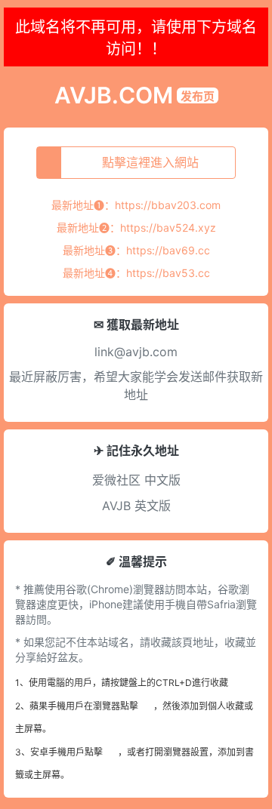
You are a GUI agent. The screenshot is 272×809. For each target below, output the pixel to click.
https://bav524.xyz (168, 227)
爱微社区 (116, 480)
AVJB (116, 505)
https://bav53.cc (168, 272)
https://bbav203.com (168, 204)
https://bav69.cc (168, 250)
